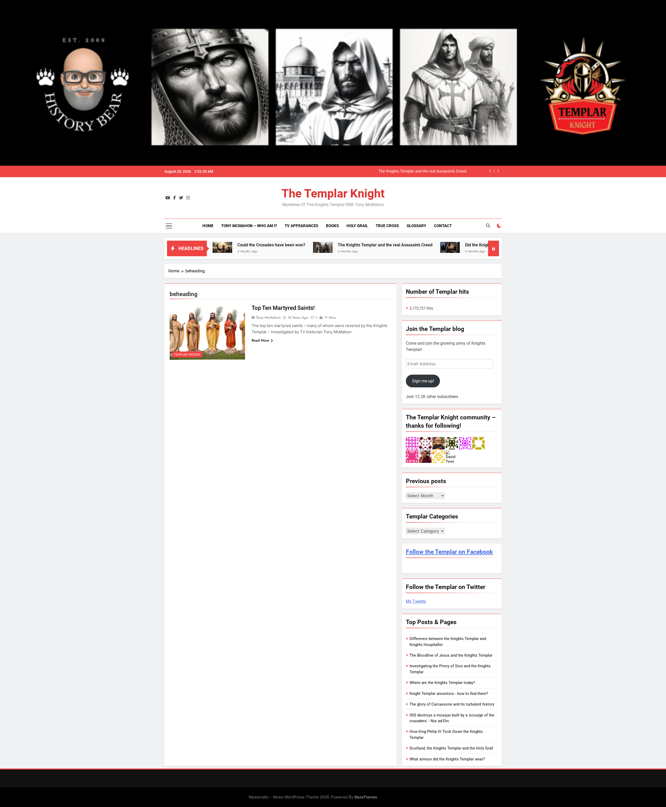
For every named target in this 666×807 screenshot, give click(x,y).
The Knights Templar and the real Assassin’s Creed (422, 171)
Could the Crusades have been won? (230, 244)
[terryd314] (412, 456)
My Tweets (416, 601)
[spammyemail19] (438, 456)
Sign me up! (423, 381)
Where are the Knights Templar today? (442, 682)
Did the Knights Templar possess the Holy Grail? (469, 244)
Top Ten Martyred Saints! (283, 308)
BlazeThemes (365, 797)
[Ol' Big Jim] (438, 443)
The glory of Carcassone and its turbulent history (451, 704)
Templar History (187, 354)
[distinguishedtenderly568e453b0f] (452, 443)
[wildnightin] (425, 456)
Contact (443, 225)
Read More (260, 340)
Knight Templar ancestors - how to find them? (448, 693)
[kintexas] (425, 443)
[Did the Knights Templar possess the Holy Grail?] (409, 247)
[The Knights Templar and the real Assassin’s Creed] (282, 247)
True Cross (387, 225)
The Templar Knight (333, 193)
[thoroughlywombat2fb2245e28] (478, 443)
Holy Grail (357, 225)
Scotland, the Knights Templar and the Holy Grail (451, 748)
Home (207, 225)
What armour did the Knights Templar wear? (447, 759)
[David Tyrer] (452, 456)
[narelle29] (465, 443)
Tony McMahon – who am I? (249, 225)
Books (332, 225)
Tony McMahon (268, 317)
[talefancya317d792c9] (412, 443)
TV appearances (301, 225)
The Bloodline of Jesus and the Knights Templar (450, 655)
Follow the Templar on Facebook (449, 551)
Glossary (416, 225)
